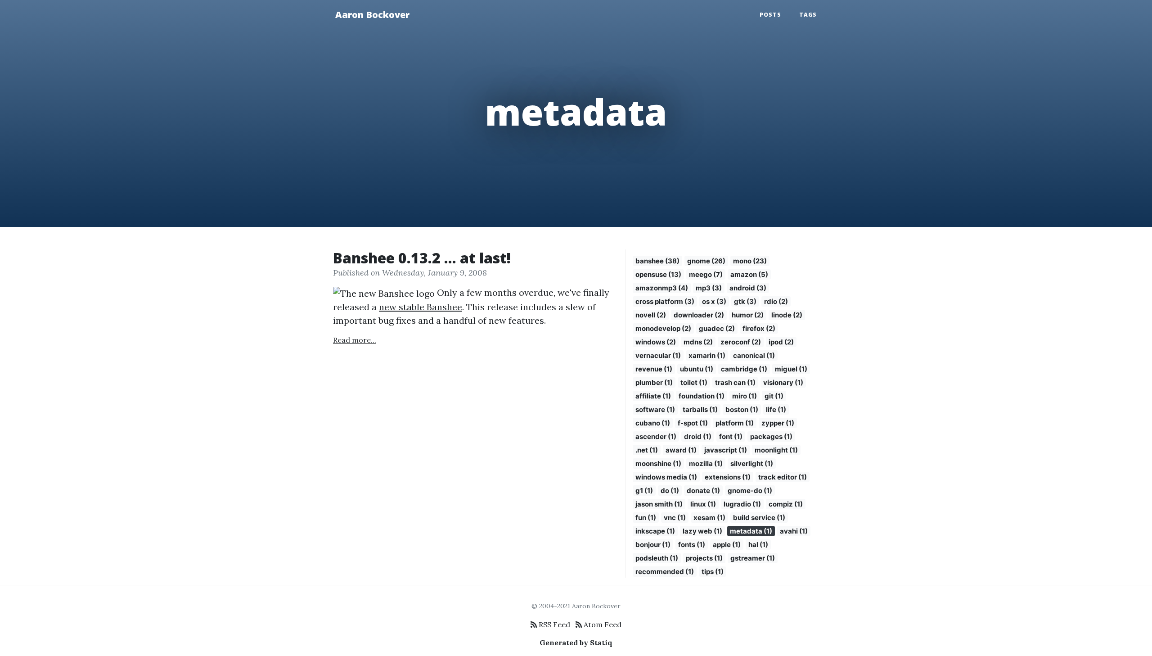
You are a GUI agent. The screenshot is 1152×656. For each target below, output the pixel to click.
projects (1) (704, 558)
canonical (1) (754, 355)
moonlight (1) (776, 450)
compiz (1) (786, 504)
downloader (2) (699, 315)
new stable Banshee (420, 306)
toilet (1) (693, 382)
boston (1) (741, 409)
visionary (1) (783, 382)
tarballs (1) (700, 409)
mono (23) (750, 261)
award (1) (681, 450)
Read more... (354, 339)
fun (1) (645, 517)
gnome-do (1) (750, 490)
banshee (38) (657, 261)
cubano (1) (652, 423)
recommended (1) (664, 571)
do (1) (670, 490)
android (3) (747, 288)
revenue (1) (653, 369)
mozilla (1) (706, 463)
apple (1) (727, 544)
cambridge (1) (744, 369)
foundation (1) (701, 396)
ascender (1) (655, 436)
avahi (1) (794, 531)
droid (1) (697, 436)
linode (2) (786, 315)
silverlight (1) (751, 463)
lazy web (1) (702, 531)
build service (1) (759, 517)
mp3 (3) (709, 288)
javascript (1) (725, 450)
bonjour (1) (652, 544)
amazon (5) (749, 274)
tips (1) (713, 571)
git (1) (774, 396)
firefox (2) (758, 328)
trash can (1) (735, 382)
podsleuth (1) (656, 558)
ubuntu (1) (696, 369)
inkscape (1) (655, 531)
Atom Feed (601, 624)
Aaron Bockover (372, 15)
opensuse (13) (658, 274)
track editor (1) (782, 477)
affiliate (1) (653, 396)
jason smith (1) (659, 504)
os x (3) (714, 301)
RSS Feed (553, 624)
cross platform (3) (664, 301)
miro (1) (744, 396)
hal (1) (758, 544)
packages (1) (771, 436)
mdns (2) (698, 342)
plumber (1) (654, 382)
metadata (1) (751, 531)
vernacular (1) (658, 355)
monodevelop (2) (663, 328)
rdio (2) (776, 301)
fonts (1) (691, 544)
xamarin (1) (706, 355)
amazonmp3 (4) (661, 288)
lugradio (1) (742, 504)
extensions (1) (728, 477)
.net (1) (646, 450)
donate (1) (703, 490)
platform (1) (735, 423)
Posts (770, 14)
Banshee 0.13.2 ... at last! (422, 257)
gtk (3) (745, 301)
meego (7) (706, 274)
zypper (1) (777, 423)
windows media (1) (666, 477)
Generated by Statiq (576, 642)
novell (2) (650, 315)
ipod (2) (781, 342)
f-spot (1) (693, 423)
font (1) (730, 436)
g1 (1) (644, 490)
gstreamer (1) (752, 558)
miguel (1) (791, 369)
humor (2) (748, 315)
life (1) (776, 409)
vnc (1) (675, 517)
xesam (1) (709, 517)
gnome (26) (706, 261)
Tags (808, 14)
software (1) (655, 409)
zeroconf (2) (740, 342)
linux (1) (703, 504)
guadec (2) (717, 328)
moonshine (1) (658, 463)
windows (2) (655, 342)
